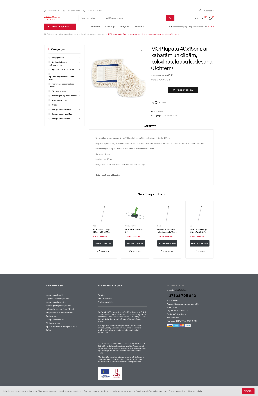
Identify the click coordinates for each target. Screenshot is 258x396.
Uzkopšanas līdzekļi (60, 118)
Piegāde (124, 26)
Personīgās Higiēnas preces (64, 95)
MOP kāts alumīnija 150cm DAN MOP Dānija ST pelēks (198, 230)
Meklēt (170, 18)
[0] (203, 18)
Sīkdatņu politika (105, 298)
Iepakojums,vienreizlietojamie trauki (62, 77)
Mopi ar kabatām (97, 34)
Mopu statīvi (130, 226)
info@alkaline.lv (181, 290)
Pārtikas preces (58, 91)
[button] (141, 52)
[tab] (150, 126)
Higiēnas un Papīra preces (63, 69)
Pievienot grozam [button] (102, 243)
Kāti (94, 226)
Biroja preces (57, 57)
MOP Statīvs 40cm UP (133, 230)
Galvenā (95, 26)
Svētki (54, 105)
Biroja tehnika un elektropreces (60, 312)
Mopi (83, 34)
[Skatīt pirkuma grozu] (210, 18)
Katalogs (110, 26)
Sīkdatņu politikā (195, 391)
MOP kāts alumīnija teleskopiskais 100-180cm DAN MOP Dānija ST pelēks (166, 230)
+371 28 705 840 (181, 296)
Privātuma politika (106, 302)
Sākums (50, 34)
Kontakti (139, 26)
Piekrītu (248, 391)
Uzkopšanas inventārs (68, 34)
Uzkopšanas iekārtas (61, 109)
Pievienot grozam (185, 90)
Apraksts (150, 126)
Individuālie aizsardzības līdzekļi (60, 309)
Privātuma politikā (177, 391)
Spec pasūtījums (59, 100)
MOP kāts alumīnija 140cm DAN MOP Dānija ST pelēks (101, 230)
